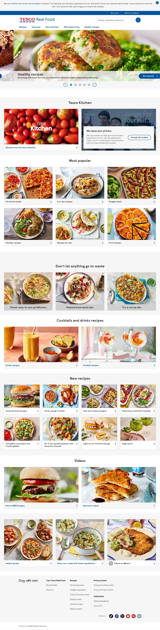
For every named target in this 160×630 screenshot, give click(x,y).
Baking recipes (76, 609)
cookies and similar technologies (25, 3)
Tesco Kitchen (52, 27)
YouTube (128, 616)
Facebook (117, 616)
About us (50, 590)
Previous (66, 85)
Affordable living (71, 27)
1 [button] (71, 85)
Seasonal (36, 27)
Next (94, 85)
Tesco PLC (98, 606)
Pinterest (134, 616)
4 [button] (85, 85)
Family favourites (77, 585)
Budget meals (76, 599)
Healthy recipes (91, 27)
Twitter (122, 616)
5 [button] (89, 85)
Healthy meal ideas (78, 590)
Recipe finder (51, 585)
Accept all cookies (139, 137)
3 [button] (80, 85)
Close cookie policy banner (157, 2)
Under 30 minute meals (80, 594)
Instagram (139, 616)
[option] (80, 55)
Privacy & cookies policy (104, 585)
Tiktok (111, 616)
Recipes (23, 27)
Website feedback (101, 601)
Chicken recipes (76, 604)
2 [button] (75, 85)
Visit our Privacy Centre (103, 590)
